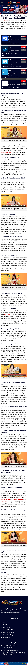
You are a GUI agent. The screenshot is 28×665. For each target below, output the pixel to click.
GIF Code (5, 624)
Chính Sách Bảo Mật (8, 629)
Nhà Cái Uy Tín (5, 609)
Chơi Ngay (23, 36)
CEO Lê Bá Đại (6, 627)
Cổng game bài (5, 501)
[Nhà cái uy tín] (14, 2)
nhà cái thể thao (5, 499)
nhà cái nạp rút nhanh (17, 499)
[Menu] (2, 2)
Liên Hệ (4, 622)
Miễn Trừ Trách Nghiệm (8, 632)
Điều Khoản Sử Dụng (8, 635)
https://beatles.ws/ (6, 152)
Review (23, 38)
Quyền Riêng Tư (6, 637)
